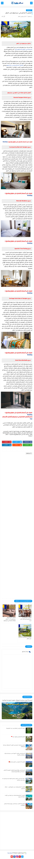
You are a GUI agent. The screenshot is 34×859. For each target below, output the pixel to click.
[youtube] (12, 857)
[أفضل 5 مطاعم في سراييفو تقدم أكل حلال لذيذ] (25, 610)
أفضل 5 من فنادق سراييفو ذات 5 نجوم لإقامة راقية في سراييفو (10, 619)
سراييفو (29, 10)
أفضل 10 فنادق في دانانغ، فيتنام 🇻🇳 (17, 762)
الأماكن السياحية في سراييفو (15, 65)
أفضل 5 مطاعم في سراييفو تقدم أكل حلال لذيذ (25, 619)
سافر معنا (10, 853)
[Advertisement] (17, 526)
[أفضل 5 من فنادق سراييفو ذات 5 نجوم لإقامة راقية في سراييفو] (9, 610)
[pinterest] (20, 857)
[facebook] (14, 857)
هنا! (31, 419)
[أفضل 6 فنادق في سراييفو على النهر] (25, 630)
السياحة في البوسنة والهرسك (23, 49)
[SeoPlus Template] (25, 853)
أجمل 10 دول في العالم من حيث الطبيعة (15, 728)
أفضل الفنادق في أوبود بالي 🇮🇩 (18, 736)
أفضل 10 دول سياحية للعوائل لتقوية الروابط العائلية (17, 700)
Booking (5, 142)
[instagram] (17, 857)
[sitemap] (22, 857)
